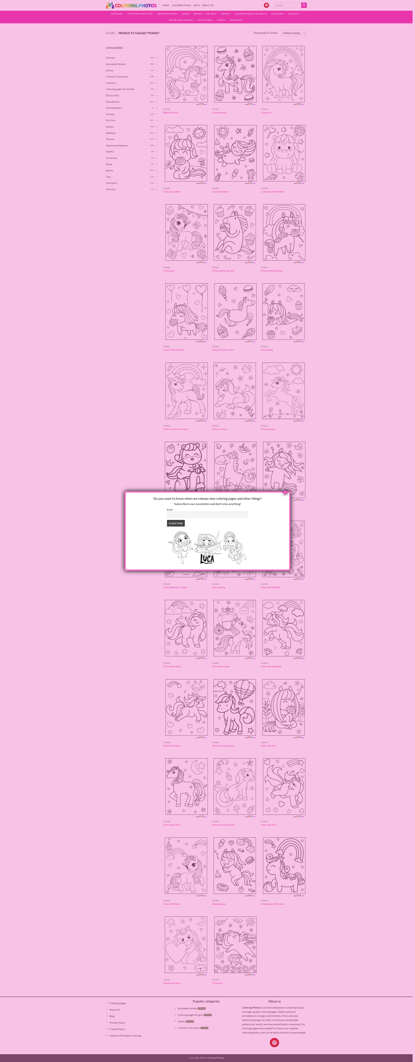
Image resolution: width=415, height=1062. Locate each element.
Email (170, 509)
